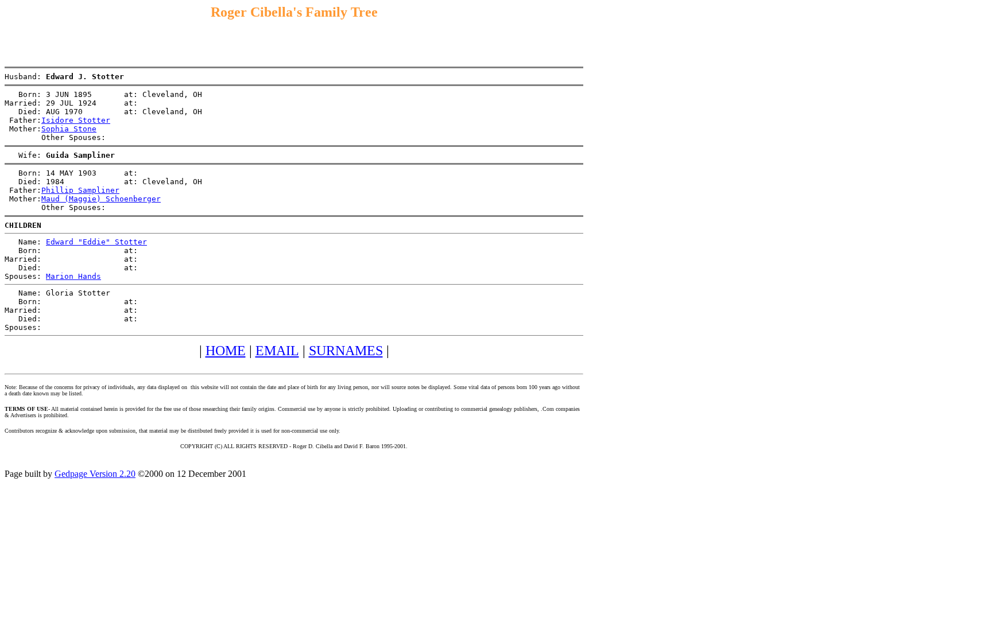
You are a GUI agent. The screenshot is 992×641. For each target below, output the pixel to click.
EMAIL (277, 350)
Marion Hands (73, 276)
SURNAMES (346, 350)
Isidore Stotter (75, 120)
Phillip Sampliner (80, 190)
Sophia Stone (68, 129)
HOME (226, 350)
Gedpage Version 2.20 (95, 474)
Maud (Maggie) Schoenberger (101, 199)
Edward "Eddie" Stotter (96, 242)
